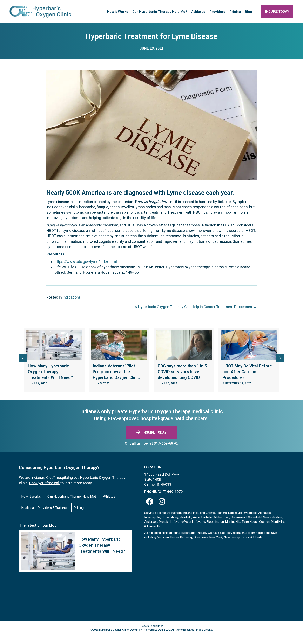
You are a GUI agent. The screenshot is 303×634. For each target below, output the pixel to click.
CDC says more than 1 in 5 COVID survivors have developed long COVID (182, 371)
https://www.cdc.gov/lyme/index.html (86, 261)
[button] (149, 501)
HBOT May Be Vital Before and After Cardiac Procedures (247, 371)
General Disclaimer (151, 625)
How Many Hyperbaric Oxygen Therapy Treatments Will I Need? (50, 371)
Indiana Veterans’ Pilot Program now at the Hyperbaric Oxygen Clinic (116, 371)
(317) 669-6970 (170, 492)
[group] (54, 360)
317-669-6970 (165, 443)
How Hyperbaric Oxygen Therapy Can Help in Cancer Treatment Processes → (193, 307)
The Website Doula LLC (156, 629)
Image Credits (204, 629)
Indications (72, 297)
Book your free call (44, 483)
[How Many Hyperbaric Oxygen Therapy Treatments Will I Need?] (75, 551)
